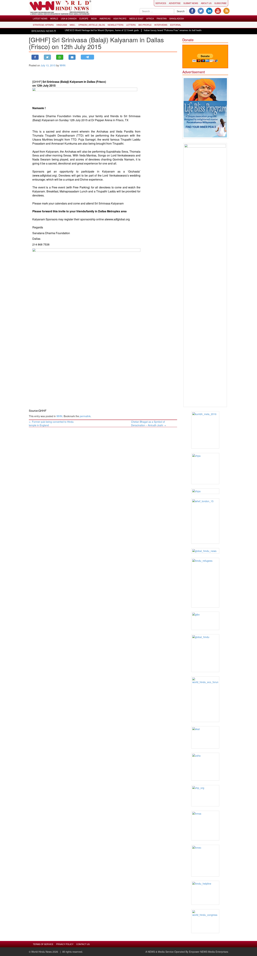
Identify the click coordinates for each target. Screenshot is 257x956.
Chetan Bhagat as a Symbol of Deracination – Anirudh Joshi (148, 423)
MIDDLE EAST (136, 18)
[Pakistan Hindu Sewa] (205, 491)
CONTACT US (83, 944)
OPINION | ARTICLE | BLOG (91, 24)
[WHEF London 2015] (205, 521)
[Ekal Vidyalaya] (205, 737)
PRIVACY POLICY (64, 944)
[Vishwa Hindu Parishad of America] (205, 468)
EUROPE (83, 18)
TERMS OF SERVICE (43, 944)
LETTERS (131, 24)
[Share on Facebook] (35, 57)
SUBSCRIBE (220, 3)
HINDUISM (61, 24)
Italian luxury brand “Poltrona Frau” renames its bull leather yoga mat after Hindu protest (175, 30)
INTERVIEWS (160, 24)
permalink (85, 416)
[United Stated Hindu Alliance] (205, 767)
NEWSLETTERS (115, 24)
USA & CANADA (69, 18)
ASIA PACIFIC (120, 18)
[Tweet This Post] (47, 57)
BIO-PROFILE (145, 24)
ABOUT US (206, 3)
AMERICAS (104, 18)
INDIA (94, 18)
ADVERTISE (175, 3)
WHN (62, 65)
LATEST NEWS (40, 18)
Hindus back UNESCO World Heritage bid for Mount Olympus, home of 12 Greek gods (82, 30)
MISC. (73, 24)
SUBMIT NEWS (190, 3)
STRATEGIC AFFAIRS (43, 24)
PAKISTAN (162, 18)
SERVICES (160, 3)
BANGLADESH (176, 18)
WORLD (54, 18)
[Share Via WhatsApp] (59, 57)
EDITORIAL (175, 24)
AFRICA (150, 18)
